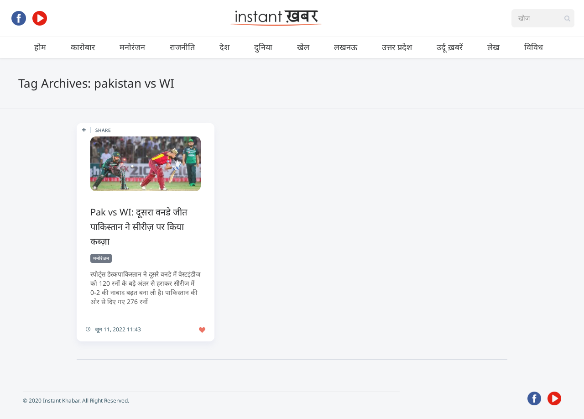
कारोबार (83, 47)
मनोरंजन (132, 47)
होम (40, 47)
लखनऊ (345, 47)
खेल (303, 47)
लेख (493, 47)
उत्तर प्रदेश (397, 47)
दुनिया (263, 47)
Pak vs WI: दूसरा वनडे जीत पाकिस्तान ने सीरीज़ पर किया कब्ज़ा (138, 226)
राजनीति (182, 47)
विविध (533, 47)
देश (224, 47)
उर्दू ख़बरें (450, 47)
